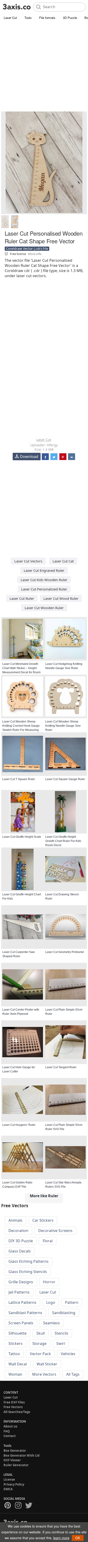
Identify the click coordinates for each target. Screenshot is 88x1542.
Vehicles (68, 1353)
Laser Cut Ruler (22, 598)
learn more (61, 1537)
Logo (50, 1302)
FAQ (7, 1431)
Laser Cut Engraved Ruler (44, 570)
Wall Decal (17, 1364)
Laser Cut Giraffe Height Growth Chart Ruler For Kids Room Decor (63, 841)
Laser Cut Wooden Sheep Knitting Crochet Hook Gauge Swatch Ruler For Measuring (21, 726)
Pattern (71, 1302)
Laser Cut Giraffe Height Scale (21, 836)
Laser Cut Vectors (28, 561)
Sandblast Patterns (25, 1312)
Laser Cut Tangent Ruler (61, 1067)
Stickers (15, 1343)
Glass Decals (19, 1251)
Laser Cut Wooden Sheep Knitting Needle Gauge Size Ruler (63, 726)
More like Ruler (44, 1195)
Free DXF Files (14, 1402)
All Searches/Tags (17, 1412)
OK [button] (77, 1537)
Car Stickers (43, 1220)
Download (29, 456)
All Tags (73, 1374)
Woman (15, 1374)
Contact (10, 1436)
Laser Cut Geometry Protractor (64, 952)
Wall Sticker (47, 1364)
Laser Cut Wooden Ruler (44, 607)
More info (35, 254)
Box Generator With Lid (21, 1455)
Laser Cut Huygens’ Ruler (18, 1125)
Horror (49, 1281)
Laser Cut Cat (63, 561)
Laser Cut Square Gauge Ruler (65, 779)
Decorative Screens (55, 1230)
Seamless (51, 1323)
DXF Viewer (12, 1460)
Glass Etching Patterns (28, 1261)
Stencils (61, 1333)
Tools (28, 17)
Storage (39, 1343)
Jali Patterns (19, 1292)
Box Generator (15, 1450)
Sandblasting (63, 1312)
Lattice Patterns (22, 1302)
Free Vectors (13, 1407)
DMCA (8, 1489)
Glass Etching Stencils (27, 1271)
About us (10, 1426)
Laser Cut (10, 17)
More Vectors (44, 1374)
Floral (48, 1240)
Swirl (60, 1343)
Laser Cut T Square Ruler (18, 779)
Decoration (18, 1230)
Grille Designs (20, 1281)
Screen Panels (20, 1323)
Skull (40, 1333)
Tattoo (14, 1353)
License (9, 1479)
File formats (47, 17)
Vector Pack (40, 1353)
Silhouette (17, 1333)
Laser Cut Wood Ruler (60, 598)
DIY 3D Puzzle (20, 1240)
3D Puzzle (70, 17)
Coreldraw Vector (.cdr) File (27, 248)
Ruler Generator (16, 1465)
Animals (15, 1220)
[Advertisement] (44, 67)
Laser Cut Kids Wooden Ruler (44, 579)
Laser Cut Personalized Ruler (44, 589)
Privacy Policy (14, 1484)
